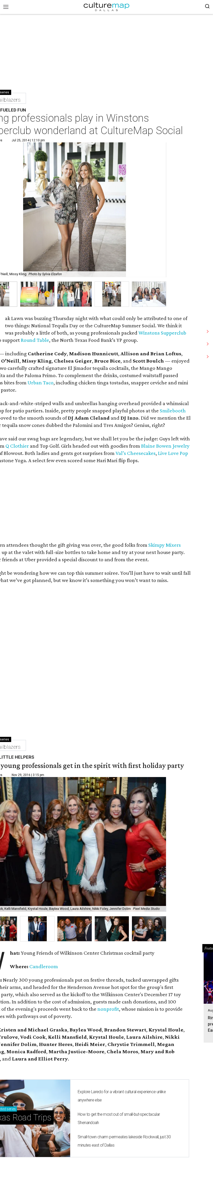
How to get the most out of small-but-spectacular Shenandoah (119, 1118)
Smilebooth (173, 410)
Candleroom (43, 966)
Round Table (35, 340)
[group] (37, 294)
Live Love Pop (173, 453)
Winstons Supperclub (162, 333)
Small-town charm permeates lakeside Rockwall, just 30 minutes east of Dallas (124, 1141)
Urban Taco (41, 382)
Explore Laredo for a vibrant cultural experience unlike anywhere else (122, 1096)
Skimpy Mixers (164, 545)
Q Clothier (17, 446)
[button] (37, 929)
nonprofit (108, 1009)
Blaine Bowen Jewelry (165, 446)
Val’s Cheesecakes (136, 453)
